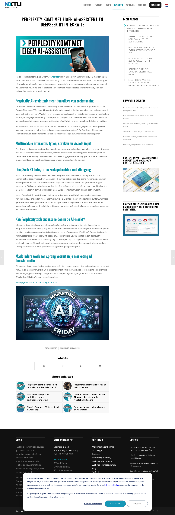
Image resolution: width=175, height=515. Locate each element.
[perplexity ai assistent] (62, 54)
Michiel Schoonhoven (72, 348)
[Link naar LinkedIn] (157, 511)
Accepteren (115, 503)
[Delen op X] (44, 366)
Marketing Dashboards (103, 446)
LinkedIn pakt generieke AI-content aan (138, 144)
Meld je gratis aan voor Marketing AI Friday (36, 282)
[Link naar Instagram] (149, 511)
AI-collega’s (97, 450)
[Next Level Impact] (13, 5)
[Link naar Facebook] (153, 511)
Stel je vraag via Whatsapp (66, 450)
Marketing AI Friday (101, 457)
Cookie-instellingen (93, 503)
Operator (55, 76)
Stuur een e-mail (61, 446)
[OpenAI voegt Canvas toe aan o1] (2, 257)
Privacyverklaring (111, 485)
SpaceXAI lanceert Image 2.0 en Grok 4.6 (138, 131)
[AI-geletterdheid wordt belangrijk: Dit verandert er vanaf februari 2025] (173, 257)
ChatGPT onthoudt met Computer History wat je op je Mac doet (142, 448)
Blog (94, 468)
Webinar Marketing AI (102, 461)
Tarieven (96, 454)
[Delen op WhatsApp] (62, 366)
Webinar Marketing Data (104, 464)
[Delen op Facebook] (25, 366)
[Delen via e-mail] (100, 366)
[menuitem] (87, 5)
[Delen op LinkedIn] (81, 366)
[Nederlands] (167, 5)
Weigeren (137, 503)
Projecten (96, 472)
